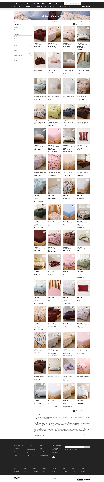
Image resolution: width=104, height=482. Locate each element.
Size (15, 58)
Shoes (25, 471)
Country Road (26, 469)
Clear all (30, 45)
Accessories (16, 40)
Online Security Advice (31, 449)
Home (55, 3)
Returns (64, 0)
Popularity (80, 21)
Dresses (73, 471)
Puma (63, 469)
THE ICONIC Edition (30, 455)
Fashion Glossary (43, 451)
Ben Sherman (16, 471)
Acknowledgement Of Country (19, 445)
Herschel (44, 469)
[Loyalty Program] (86, 6)
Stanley (34, 468)
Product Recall (42, 454)
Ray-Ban (63, 468)
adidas (15, 468)
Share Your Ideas (79, 0)
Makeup (15, 469)
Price (15, 50)
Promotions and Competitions (19, 454)
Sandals (73, 468)
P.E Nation (83, 471)
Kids (38, 3)
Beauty (49, 3)
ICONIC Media (16, 448)
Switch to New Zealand (44, 455)
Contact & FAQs (52, 0)
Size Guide (41, 448)
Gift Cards (87, 0)
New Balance (54, 468)
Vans (34, 469)
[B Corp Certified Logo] (58, 456)
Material (16, 63)
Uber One (28, 452)
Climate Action (55, 452)
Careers (15, 452)
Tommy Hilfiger (83, 468)
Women (28, 3)
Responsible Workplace (56, 445)
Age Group (16, 47)
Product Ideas (42, 452)
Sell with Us (16, 449)
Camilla (25, 468)
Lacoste (44, 471)
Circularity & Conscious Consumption (56, 449)
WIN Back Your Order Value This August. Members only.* (51, 9)
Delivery (59, 0)
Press (15, 451)
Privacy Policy (29, 445)
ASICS (73, 469)
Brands (15, 446)
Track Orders (71, 0)
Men (34, 3)
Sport (43, 3)
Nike (53, 469)
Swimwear (54, 471)
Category (16, 34)
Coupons (15, 455)
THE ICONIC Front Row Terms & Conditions (32, 447)
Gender (16, 27)
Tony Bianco (83, 469)
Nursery (15, 38)
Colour (16, 60)
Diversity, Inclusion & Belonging (57, 446)
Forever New (35, 471)
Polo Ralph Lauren (65, 471)
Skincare (44, 468)
